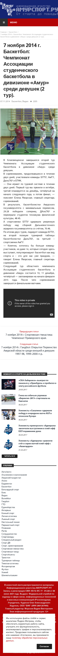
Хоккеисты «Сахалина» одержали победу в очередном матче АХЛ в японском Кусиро (35, 413)
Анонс (4, 481)
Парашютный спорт (10, 525)
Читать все (9, 456)
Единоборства (8, 507)
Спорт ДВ (6, 543)
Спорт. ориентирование (12, 546)
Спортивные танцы (10, 552)
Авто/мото (6, 472)
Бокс (4, 492)
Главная (3, 32)
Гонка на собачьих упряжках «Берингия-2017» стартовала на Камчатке (34, 398)
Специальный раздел (11, 540)
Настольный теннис (11, 522)
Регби (4, 531)
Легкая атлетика (9, 516)
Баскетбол (13, 32)
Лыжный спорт (8, 519)
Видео (25, 101)
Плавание (6, 528)
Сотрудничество (9, 534)
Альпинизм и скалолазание (14, 475)
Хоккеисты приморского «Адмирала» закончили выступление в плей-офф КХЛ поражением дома (37, 428)
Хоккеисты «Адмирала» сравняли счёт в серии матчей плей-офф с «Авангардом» (35, 443)
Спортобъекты (8, 554)
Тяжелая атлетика (10, 563)
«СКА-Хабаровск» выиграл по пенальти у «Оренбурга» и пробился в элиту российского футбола (37, 383)
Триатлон (6, 557)
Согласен (44, 646)
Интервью (6, 510)
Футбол (5, 569)
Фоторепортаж (8, 566)
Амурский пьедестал (11, 478)
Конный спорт (8, 513)
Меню (13, 22)
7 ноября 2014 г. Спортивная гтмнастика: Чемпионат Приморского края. (29, 335)
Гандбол (5, 501)
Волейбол (6, 498)
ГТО (3, 504)
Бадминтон (7, 484)
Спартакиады (8, 537)
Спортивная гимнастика (13, 549)
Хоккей (5, 572)
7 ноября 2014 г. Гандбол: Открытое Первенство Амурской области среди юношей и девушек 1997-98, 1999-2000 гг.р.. (29, 349)
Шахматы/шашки (9, 575)
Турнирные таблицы (11, 560)
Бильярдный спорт (10, 489)
